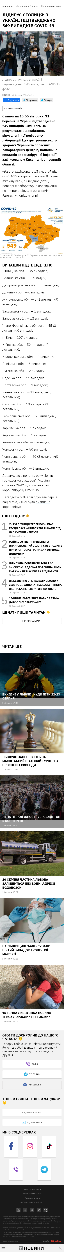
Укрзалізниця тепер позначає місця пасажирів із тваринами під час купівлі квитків (35, 528)
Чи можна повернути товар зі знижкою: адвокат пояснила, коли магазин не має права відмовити (35, 567)
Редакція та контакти (32, 1193)
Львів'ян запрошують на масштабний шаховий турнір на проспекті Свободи (30, 761)
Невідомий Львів (51, 5)
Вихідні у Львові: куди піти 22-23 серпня (31, 696)
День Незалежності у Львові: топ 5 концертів (31, 819)
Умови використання (31, 1189)
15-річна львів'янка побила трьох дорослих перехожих (26, 1015)
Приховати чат (32, 621)
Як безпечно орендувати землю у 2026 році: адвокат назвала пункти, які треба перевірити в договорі (35, 585)
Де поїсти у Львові (27, 5)
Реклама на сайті (32, 1198)
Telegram (34, 1074)
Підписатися (34, 1122)
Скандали (7, 5)
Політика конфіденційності (32, 1202)
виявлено (43, 502)
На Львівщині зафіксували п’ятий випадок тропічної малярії (26, 950)
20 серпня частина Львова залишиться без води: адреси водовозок (28, 883)
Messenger (34, 1084)
